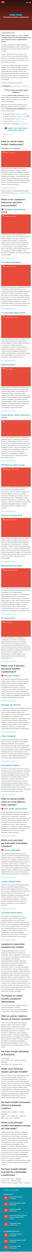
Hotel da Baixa (8, 364)
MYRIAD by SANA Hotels (13, 465)
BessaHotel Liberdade (11, 566)
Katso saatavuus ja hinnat (8, 187)
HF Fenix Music (8, 618)
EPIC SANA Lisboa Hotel (15, 808)
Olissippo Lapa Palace (21, 114)
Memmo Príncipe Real (11, 515)
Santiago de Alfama (21, 116)
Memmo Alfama (12, 675)
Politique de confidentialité (11, 1190)
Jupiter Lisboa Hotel (11, 881)
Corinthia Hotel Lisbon (11, 912)
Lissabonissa (19, 35)
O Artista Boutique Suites (13, 313)
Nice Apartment (23, 123)
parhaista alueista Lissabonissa (19, 86)
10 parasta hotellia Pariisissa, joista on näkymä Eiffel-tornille (18, 1217)
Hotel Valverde (8, 736)
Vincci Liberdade (18, 121)
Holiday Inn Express (20, 119)
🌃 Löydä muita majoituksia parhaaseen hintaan (16, 129)
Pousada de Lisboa (10, 765)
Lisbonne (12, 14)
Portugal (19, 14)
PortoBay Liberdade (11, 262)
